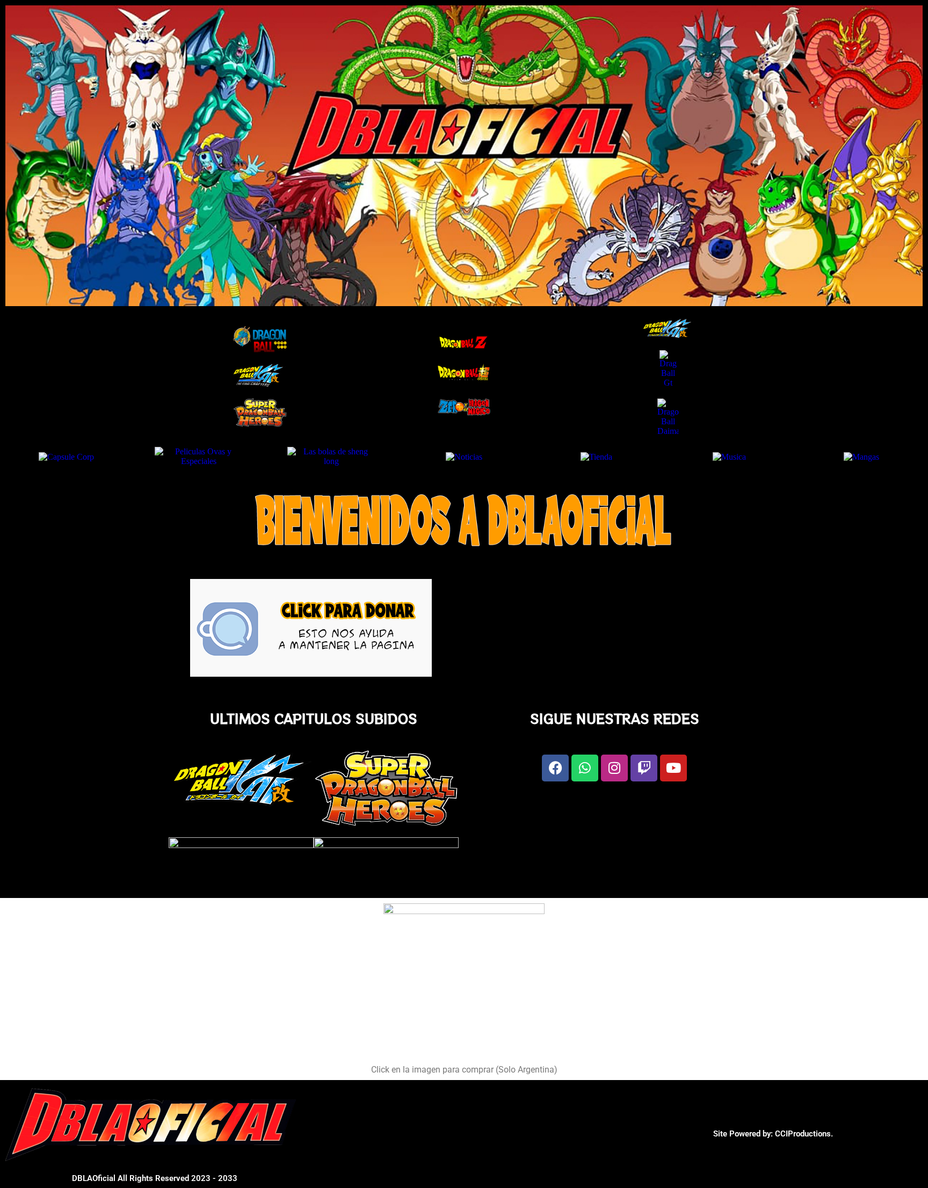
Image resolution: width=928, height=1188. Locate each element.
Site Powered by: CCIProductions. (773, 1134)
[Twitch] (643, 768)
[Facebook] (555, 768)
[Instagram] (614, 768)
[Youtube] (673, 768)
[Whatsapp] (584, 768)
